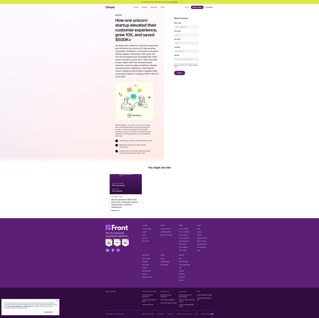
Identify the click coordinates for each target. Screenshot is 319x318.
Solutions (144, 7)
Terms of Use (10, 306)
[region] (30, 307)
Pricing (162, 7)
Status (196, 314)
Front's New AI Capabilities (167, 300)
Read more (114, 210)
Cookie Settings (48, 312)
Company (177, 47)
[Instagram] (118, 250)
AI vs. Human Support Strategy (168, 303)
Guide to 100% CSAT (147, 304)
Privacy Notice (160, 314)
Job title (176, 55)
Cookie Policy (170, 314)
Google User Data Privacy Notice (184, 314)
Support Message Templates (204, 295)
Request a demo (197, 7)
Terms (190, 65)
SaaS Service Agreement (148, 314)
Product (136, 7)
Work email (177, 23)
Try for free (209, 7)
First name (177, 31)
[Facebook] (113, 250)
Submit (179, 73)
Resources (154, 7)
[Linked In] (107, 250)
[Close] (57, 301)
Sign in (187, 7)
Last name (177, 39)
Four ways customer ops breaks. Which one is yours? (159, 2)
